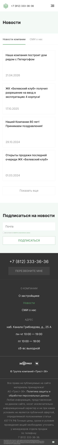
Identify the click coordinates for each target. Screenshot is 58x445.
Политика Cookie (16, 443)
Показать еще (29, 190)
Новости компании (14, 39)
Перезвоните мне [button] (29, 271)
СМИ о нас (36, 39)
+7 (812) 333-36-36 (22, 5)
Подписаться (29, 240)
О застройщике (29, 295)
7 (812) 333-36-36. (29, 437)
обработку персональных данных (21, 232)
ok (53, 442)
